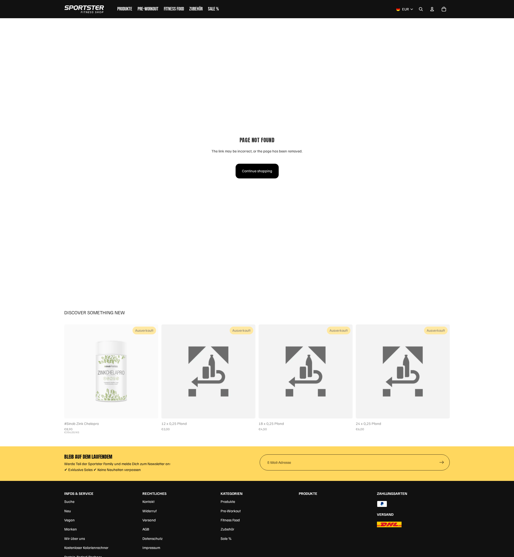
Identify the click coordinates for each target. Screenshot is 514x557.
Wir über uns (74, 538)
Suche (69, 501)
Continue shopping (257, 171)
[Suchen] (421, 9)
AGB (145, 529)
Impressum (151, 547)
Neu (67, 511)
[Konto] (432, 9)
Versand (149, 520)
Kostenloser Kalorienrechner (86, 547)
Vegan (69, 520)
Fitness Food (230, 520)
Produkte (228, 501)
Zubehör (227, 529)
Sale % (226, 538)
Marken (70, 529)
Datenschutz (152, 538)
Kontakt (148, 501)
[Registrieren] (441, 462)
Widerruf (149, 511)
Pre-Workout (231, 511)
